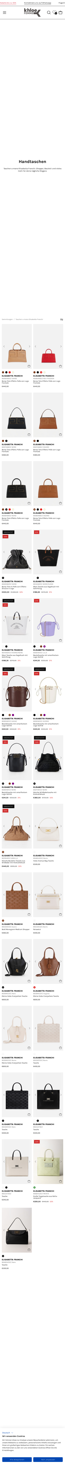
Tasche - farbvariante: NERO (6, 1187)
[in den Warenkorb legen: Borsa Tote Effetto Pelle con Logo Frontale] (29, 366)
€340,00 (36, 1133)
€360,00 (5, 455)
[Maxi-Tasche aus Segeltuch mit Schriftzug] (48, 552)
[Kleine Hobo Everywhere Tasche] (17, 961)
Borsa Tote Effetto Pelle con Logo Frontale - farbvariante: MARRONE (3, 372)
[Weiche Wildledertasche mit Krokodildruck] (48, 757)
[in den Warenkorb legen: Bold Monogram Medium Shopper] (29, 914)
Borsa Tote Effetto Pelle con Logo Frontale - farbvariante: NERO (6, 372)
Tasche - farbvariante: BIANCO (34, 1121)
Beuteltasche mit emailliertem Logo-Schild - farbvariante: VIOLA (13, 715)
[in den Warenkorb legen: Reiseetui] (60, 914)
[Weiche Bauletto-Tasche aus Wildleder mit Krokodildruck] (17, 826)
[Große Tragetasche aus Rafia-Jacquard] (48, 1161)
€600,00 (5, 1000)
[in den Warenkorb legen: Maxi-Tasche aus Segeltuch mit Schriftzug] (60, 571)
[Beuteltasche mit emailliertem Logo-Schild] (48, 620)
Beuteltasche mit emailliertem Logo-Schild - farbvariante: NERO (34, 646)
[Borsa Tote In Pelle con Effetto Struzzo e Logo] (17, 552)
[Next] (29, 346)
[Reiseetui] (48, 894)
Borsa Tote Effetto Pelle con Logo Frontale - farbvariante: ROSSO (9, 372)
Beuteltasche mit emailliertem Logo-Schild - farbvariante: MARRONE (41, 646)
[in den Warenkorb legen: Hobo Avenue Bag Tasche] (60, 846)
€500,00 (36, 864)
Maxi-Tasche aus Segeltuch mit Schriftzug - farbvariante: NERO (6, 646)
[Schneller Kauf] (60, 1114)
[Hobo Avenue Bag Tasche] (48, 826)
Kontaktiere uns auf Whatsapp (37, 3)
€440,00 (5, 386)
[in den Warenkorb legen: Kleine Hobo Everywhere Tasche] (29, 981)
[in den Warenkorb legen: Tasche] (60, 1048)
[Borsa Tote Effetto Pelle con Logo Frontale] (17, 346)
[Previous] (4, 346)
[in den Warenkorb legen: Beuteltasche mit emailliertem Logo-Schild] (60, 640)
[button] (7, 1433)
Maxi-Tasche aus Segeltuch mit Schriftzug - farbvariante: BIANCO (34, 578)
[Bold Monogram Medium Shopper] (17, 894)
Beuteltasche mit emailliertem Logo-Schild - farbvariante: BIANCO (38, 646)
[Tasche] (48, 1028)
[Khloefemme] (32, 12)
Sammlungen (7, 319)
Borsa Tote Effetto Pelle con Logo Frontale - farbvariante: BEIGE (44, 372)
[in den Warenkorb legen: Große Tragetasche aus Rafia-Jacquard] (60, 1181)
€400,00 (36, 933)
